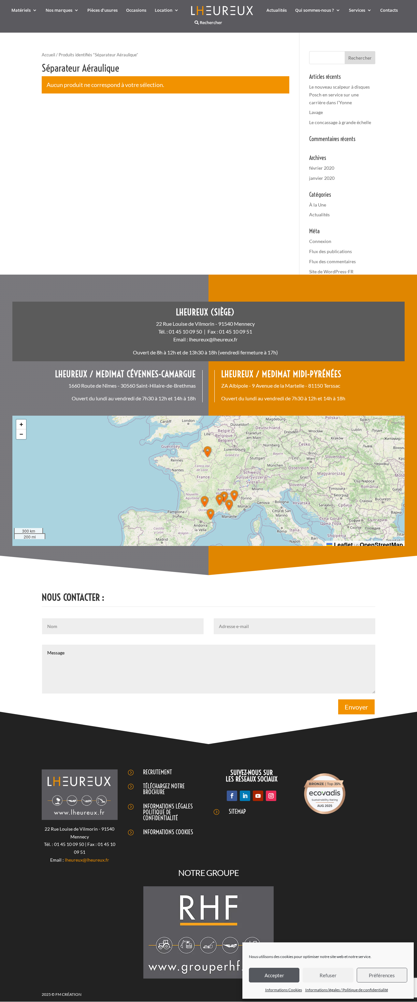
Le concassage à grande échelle (340, 122)
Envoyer (356, 707)
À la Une (317, 205)
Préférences (382, 975)
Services (357, 10)
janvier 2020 (322, 178)
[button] (207, 452)
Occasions (136, 10)
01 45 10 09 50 (185, 331)
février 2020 (321, 168)
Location (163, 10)
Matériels (21, 10)
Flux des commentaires (332, 261)
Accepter (274, 975)
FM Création (68, 994)
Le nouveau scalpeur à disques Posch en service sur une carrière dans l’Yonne (339, 94)
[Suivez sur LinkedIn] (245, 796)
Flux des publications (330, 251)
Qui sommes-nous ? (314, 10)
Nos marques (59, 10)
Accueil (48, 54)
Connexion (320, 241)
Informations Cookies (283, 989)
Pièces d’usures (102, 10)
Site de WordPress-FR (331, 271)
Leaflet (342, 544)
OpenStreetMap (381, 544)
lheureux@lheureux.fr (213, 339)
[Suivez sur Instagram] (271, 796)
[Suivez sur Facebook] (232, 796)
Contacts (389, 10)
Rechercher (210, 22)
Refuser (328, 975)
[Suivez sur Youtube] (258, 796)
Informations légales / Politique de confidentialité (346, 989)
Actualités (276, 10)
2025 (46, 994)
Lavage (316, 112)
